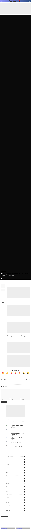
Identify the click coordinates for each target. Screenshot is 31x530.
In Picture (7, 480)
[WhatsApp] (4, 287)
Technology (7, 502)
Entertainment (7, 464)
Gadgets (7, 472)
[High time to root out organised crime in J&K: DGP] (8, 422)
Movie (6, 486)
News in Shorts (8, 491)
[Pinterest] (2, 287)
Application (7, 456)
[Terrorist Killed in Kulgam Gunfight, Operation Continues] (8, 426)
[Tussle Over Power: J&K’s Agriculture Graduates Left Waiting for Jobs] (8, 450)
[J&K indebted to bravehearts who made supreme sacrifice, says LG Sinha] (23, 524)
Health (6, 475)
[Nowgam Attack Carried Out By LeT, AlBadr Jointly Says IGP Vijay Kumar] (3, 296)
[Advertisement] (15, 8)
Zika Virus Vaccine (8, 510)
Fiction (7, 469)
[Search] (29, 1)
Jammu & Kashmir (8, 483)
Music (6, 488)
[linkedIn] (2, 290)
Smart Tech (7, 497)
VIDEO (7, 507)
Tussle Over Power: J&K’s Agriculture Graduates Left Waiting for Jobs (18, 450)
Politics (7, 494)
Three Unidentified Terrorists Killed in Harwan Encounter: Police (17, 438)
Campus (7, 459)
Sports (6, 499)
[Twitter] (4, 285)
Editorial (7, 462)
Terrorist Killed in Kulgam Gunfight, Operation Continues (17, 426)
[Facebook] (2, 285)
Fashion (7, 467)
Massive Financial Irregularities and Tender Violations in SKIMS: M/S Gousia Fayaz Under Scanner (18, 446)
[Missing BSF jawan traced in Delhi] (8, 430)
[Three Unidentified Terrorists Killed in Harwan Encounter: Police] (8, 438)
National (7, 489)
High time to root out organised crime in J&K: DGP (17, 421)
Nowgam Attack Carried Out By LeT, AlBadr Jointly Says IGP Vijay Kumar (3, 301)
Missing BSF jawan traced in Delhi (15, 429)
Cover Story (7, 461)
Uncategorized (8, 505)
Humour (7, 478)
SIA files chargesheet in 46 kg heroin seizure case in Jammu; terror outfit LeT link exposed (18, 442)
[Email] (4, 290)
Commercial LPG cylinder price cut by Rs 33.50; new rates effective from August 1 (17, 434)
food (6, 470)
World (6, 508)
